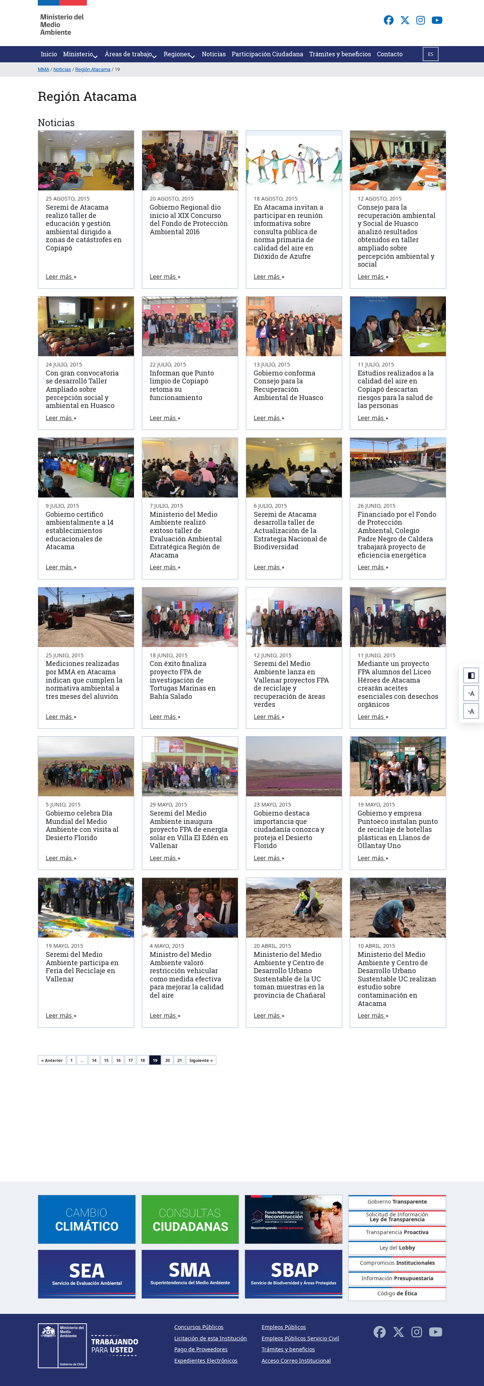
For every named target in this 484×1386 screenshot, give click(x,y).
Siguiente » (201, 1060)
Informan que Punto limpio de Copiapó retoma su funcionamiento (182, 385)
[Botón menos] (471, 693)
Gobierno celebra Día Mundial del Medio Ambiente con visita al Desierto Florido (82, 825)
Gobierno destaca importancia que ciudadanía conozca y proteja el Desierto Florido (289, 829)
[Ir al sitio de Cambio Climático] (87, 1218)
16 (118, 1060)
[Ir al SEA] (87, 1273)
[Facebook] (389, 20)
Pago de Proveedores (201, 1349)
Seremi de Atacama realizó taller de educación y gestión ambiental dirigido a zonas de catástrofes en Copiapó (84, 227)
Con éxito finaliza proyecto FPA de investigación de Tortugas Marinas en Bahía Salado (183, 679)
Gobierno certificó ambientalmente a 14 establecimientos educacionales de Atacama (79, 530)
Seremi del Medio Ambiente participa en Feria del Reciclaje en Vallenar (82, 966)
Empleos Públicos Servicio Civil (300, 1338)
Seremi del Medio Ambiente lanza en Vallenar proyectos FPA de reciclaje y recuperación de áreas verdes (291, 684)
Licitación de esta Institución (210, 1338)
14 (94, 1060)
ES (430, 54)
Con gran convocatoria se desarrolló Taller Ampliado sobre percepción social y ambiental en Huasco (82, 389)
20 (167, 1060)
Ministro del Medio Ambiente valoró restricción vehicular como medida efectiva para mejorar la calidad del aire (187, 975)
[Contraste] (471, 675)
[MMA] (62, 23)
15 (106, 1060)
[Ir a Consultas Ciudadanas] (190, 1218)
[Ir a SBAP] (294, 1273)
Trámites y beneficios (288, 1349)
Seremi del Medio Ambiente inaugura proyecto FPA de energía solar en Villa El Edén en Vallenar (189, 829)
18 (142, 1060)
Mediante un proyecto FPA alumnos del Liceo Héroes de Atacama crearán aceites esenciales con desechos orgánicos (398, 684)
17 (130, 1060)
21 (179, 1060)
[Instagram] (420, 20)
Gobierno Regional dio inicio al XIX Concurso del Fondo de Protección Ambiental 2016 (189, 219)
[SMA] (190, 1273)
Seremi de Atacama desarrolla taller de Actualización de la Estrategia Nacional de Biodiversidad (290, 530)
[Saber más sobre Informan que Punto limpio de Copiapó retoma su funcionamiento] (190, 326)
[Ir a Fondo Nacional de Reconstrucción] (294, 1218)
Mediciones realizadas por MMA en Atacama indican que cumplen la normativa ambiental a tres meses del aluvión (84, 679)
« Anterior (52, 1060)
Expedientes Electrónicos (205, 1360)
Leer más (59, 276)
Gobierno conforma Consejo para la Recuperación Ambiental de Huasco (288, 385)
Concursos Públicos (198, 1326)
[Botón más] (471, 711)
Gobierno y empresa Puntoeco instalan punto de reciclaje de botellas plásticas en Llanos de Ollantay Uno (398, 829)
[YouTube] (436, 20)
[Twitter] (405, 20)
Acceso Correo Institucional (296, 1360)
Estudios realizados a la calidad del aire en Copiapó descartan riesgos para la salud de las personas (396, 389)
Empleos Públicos (284, 1326)
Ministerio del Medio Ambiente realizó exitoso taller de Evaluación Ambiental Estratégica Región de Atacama (186, 534)
